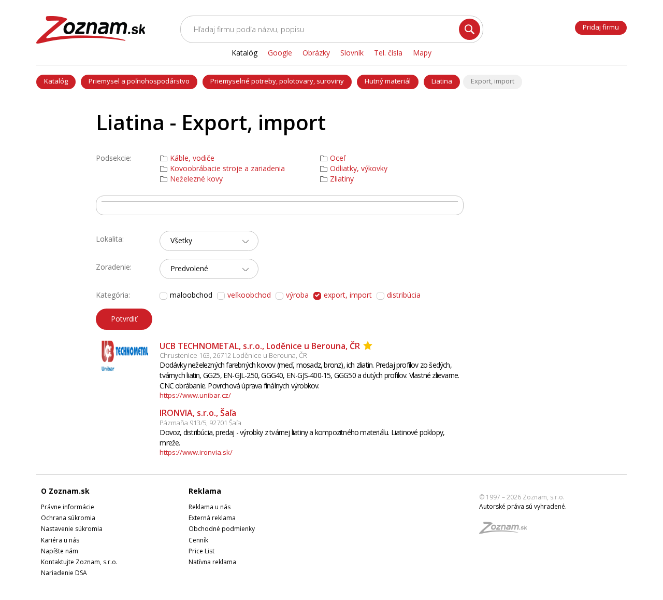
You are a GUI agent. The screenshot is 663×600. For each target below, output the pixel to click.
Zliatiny (342, 179)
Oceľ (337, 158)
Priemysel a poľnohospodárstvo (139, 81)
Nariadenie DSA (64, 572)
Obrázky (316, 53)
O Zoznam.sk (65, 491)
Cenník (198, 540)
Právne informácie (67, 507)
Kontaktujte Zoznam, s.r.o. (79, 561)
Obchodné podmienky (222, 528)
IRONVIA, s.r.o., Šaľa (198, 412)
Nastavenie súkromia (72, 528)
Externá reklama (212, 517)
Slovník (352, 53)
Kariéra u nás (60, 540)
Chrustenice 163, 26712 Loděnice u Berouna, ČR (233, 355)
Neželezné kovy (196, 179)
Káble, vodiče (192, 158)
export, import (348, 295)
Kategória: (113, 295)
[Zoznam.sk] (506, 530)
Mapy (422, 53)
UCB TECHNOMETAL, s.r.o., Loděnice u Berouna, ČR (260, 346)
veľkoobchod (249, 295)
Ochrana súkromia (68, 517)
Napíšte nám (59, 551)
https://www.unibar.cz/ (195, 395)
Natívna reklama (212, 561)
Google (280, 53)
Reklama (205, 491)
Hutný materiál (388, 81)
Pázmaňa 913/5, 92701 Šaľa (200, 422)
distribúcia (404, 295)
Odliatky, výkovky (358, 168)
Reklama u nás (209, 507)
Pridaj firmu (601, 27)
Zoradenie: (114, 267)
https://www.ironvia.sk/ (196, 452)
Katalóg (56, 81)
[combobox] (209, 241)
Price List (201, 551)
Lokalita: (110, 239)
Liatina (441, 81)
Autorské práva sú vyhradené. (523, 506)
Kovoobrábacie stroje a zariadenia (227, 168)
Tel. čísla (388, 53)
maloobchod (191, 295)
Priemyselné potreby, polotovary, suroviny (277, 81)
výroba (297, 295)
